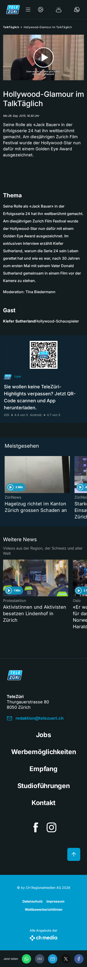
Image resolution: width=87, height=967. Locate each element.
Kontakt (43, 803)
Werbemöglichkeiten (43, 752)
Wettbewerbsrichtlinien (43, 909)
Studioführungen (43, 786)
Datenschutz (33, 901)
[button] (39, 959)
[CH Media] (43, 937)
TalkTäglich (11, 27)
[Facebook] (79, 959)
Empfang (43, 769)
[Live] (40, 9)
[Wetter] (59, 9)
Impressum (55, 901)
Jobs (43, 735)
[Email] (52, 959)
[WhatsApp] (26, 959)
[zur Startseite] (13, 9)
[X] (66, 959)
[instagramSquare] (51, 827)
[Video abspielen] (43, 57)
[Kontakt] (77, 9)
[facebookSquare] (35, 827)
